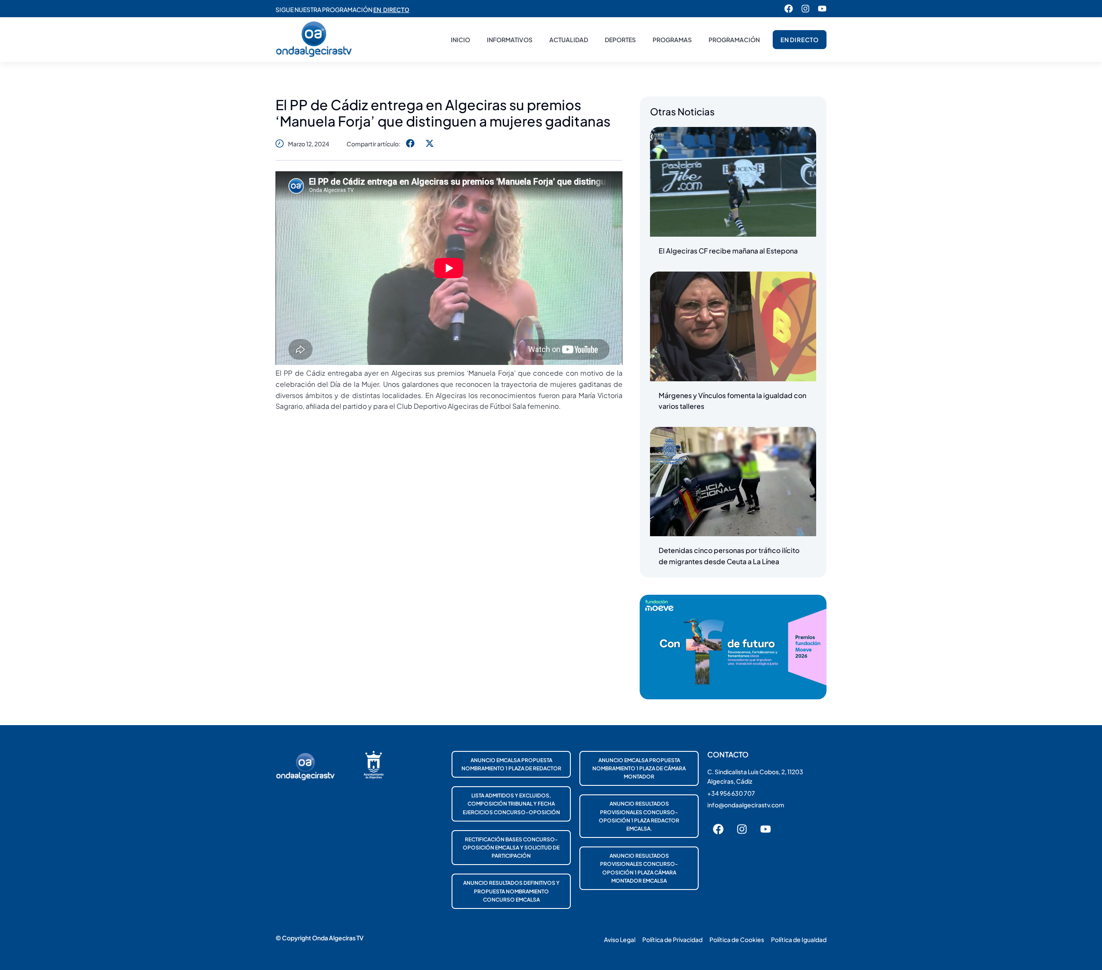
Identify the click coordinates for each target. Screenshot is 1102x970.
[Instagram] (805, 8)
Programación (734, 39)
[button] (410, 143)
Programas (672, 39)
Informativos (509, 39)
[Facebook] (788, 8)
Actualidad (568, 39)
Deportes (620, 39)
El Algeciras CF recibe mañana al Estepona (728, 250)
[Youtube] (822, 8)
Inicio (460, 39)
